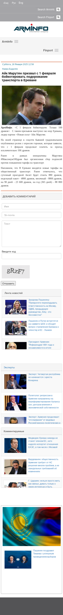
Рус (14, 2)
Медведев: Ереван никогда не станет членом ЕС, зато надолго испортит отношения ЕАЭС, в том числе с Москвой (43, 442)
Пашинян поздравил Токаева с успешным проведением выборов (44, 553)
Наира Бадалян (10, 69)
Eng (21, 2)
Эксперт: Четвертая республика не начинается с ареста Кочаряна (44, 376)
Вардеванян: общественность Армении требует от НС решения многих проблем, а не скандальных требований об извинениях (43, 465)
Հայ (6, 2)
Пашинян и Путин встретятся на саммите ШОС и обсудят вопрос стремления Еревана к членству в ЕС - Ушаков (44, 325)
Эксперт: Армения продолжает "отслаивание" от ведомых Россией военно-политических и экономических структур (44, 421)
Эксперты (9, 367)
